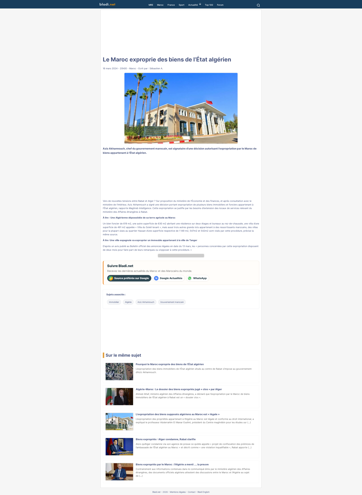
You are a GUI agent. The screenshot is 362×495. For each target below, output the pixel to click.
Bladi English (204, 492)
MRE (151, 5)
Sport (181, 5)
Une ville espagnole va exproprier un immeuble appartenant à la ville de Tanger (153, 240)
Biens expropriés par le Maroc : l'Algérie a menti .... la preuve (172, 464)
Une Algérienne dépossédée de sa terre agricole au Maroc (142, 217)
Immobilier (114, 302)
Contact (191, 492)
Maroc (160, 5)
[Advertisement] (181, 32)
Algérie (128, 302)
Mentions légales (178, 492)
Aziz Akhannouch (146, 302)
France (171, 5)
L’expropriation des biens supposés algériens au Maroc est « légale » (178, 414)
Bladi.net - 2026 (160, 492)
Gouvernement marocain (172, 302)
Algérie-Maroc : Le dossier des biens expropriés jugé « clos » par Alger (179, 389)
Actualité (193, 5)
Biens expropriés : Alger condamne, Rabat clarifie (166, 439)
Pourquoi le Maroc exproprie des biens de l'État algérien (170, 364)
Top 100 (209, 5)
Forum (220, 5)
